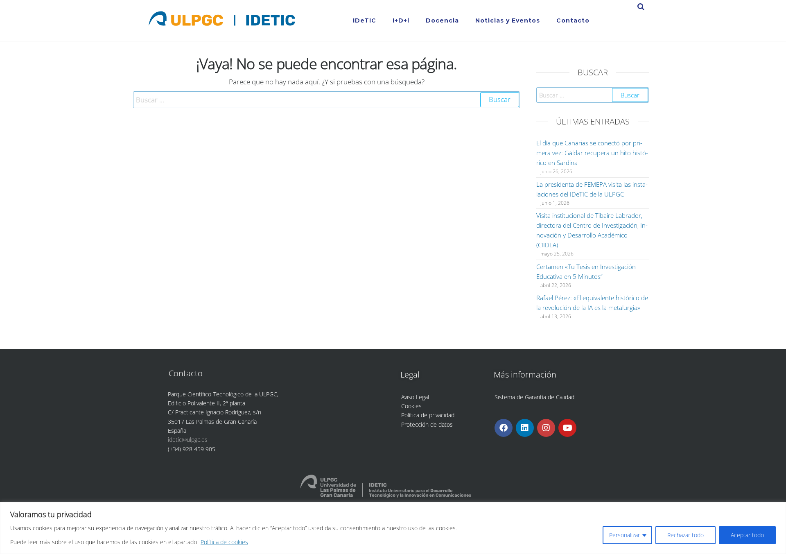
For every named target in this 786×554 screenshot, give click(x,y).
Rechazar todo (685, 535)
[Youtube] (567, 428)
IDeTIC (364, 20)
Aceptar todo (747, 535)
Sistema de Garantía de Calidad (534, 397)
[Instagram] (546, 428)
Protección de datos (427, 424)
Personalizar (624, 535)
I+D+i (401, 20)
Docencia (442, 20)
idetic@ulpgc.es (188, 439)
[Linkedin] (525, 428)
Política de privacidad (427, 415)
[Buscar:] (326, 99)
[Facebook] (504, 428)
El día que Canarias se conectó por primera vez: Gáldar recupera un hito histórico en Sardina (592, 153)
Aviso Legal (415, 397)
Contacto (573, 20)
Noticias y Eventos (507, 20)
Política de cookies (224, 542)
